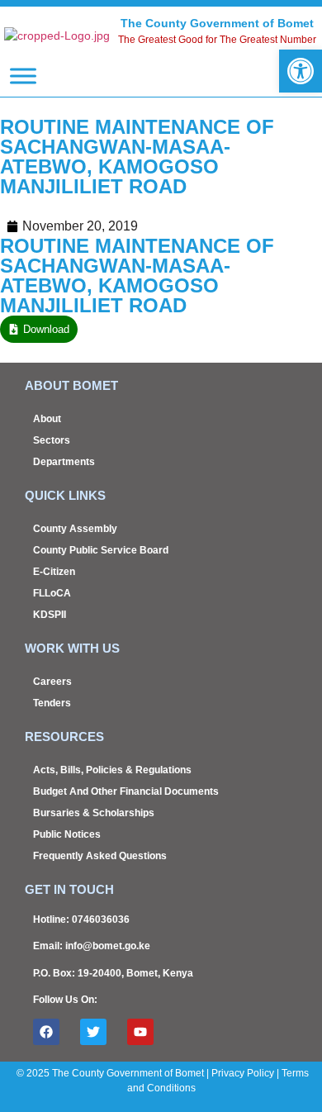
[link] (300, 71)
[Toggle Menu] (23, 75)
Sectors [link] (51, 440)
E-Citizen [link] (54, 571)
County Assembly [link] (75, 529)
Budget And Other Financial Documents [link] (126, 791)
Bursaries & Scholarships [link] (93, 813)
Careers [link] (52, 681)
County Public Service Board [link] (100, 550)
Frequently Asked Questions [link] (100, 856)
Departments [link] (64, 462)
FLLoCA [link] (52, 593)
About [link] (47, 419)
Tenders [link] (52, 703)
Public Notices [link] (67, 834)
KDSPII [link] (49, 614)
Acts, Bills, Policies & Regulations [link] (112, 770)
